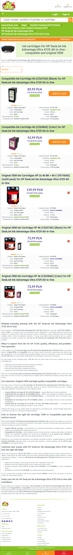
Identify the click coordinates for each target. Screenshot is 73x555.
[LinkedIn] (9, 521)
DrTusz (16, 116)
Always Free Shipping (7, 533)
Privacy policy (40, 519)
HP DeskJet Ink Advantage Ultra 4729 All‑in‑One (25, 34)
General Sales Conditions (43, 521)
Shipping (39, 509)
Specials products (6, 537)
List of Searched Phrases (43, 543)
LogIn (55, 14)
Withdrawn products (42, 545)
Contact (39, 507)
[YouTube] (11, 521)
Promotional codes (6, 539)
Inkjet (24, 25)
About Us (39, 515)
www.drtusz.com (9, 25)
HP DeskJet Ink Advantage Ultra (17, 31)
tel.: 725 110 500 (6, 516)
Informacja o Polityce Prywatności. (36, 549)
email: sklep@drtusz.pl (7, 518)
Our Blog (39, 532)
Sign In (66, 14)
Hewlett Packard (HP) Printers (45, 25)
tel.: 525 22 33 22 (6, 513)
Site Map (39, 537)
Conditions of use (41, 517)
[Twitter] (7, 521)
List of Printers (40, 539)
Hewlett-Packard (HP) (21, 217)
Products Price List (6, 541)
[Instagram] (5, 521)
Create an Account (6, 528)
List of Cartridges (41, 541)
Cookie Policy (40, 523)
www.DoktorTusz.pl (42, 528)
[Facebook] (2, 521)
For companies (41, 513)
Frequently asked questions (44, 511)
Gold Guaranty (5, 535)
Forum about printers (42, 530)
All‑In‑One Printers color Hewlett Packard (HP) (24, 28)
